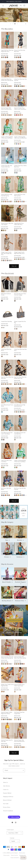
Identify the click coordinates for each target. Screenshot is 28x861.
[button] (3, 5)
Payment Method (7, 793)
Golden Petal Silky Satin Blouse (6, 350)
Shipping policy (22, 855)
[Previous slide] (10, 24)
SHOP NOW (14, 512)
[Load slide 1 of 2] (13, 24)
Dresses (6, 557)
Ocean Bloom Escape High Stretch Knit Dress (19, 405)
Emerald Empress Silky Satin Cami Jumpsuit (7, 224)
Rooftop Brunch (6, 600)
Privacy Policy (6, 807)
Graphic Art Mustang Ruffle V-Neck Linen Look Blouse (7, 137)
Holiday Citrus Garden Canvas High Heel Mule (7, 685)
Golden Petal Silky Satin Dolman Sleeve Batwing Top (7, 80)
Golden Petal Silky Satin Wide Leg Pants (20, 80)
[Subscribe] (23, 770)
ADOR (7, 852)
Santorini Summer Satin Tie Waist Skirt (7, 741)
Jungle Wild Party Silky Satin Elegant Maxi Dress (7, 51)
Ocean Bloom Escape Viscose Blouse (7, 405)
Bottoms (19, 540)
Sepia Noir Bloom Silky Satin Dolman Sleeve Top (20, 378)
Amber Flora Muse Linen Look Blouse (6, 461)
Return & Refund (7, 800)
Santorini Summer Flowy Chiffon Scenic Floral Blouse (20, 108)
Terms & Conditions (8, 810)
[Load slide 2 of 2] (15, 24)
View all (14, 266)
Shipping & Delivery (8, 796)
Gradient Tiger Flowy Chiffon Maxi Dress (20, 166)
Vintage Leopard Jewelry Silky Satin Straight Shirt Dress (6, 253)
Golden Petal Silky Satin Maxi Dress (20, 350)
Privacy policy (7, 855)
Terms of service (14, 855)
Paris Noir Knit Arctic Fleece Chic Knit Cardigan (20, 294)
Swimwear (20, 557)
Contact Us (5, 789)
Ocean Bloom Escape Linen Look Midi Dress (19, 433)
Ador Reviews (6, 786)
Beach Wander (6, 582)
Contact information (15, 857)
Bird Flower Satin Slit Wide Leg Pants (20, 489)
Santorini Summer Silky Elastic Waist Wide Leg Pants (20, 657)
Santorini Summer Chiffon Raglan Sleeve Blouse (6, 713)
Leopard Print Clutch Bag (6, 321)
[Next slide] (17, 24)
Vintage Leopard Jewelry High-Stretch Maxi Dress (19, 253)
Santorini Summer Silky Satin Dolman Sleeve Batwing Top (7, 657)
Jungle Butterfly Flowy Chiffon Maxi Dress (19, 224)
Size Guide (5, 803)
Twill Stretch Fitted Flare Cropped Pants (19, 713)
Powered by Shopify (13, 852)
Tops (6, 540)
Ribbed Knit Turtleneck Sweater (6, 294)
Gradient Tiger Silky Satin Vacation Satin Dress (6, 166)
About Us (5, 782)
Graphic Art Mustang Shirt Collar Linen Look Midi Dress (20, 137)
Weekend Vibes (19, 600)
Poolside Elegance (20, 582)
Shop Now (14, 15)
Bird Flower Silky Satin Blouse (6, 489)
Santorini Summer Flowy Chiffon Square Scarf (19, 685)
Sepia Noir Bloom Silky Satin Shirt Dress (7, 378)
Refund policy (22, 852)
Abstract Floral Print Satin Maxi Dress (19, 51)
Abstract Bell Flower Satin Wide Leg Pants (19, 195)
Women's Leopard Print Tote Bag (20, 322)
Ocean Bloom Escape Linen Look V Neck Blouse (6, 433)
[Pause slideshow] (26, 24)
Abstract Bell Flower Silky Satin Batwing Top (6, 195)
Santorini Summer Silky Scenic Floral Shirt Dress (6, 108)
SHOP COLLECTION (14, 620)
